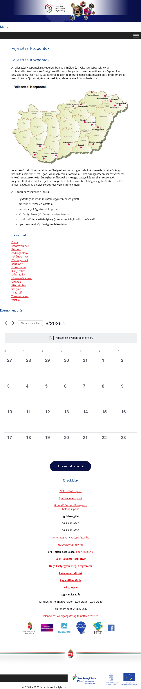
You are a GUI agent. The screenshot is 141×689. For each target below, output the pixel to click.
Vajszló (15, 300)
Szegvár (16, 289)
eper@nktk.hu (84, 552)
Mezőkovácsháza (21, 278)
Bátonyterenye (20, 246)
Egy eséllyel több (70, 580)
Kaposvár (17, 264)
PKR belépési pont (70, 491)
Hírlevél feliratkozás (71, 466)
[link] (29, 633)
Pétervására (18, 285)
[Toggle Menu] (136, 35)
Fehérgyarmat (19, 256)
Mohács (16, 282)
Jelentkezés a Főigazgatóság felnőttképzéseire (70, 616)
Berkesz (16, 249)
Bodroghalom (19, 253)
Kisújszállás (18, 271)
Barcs (14, 242)
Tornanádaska (20, 296)
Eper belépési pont (70, 498)
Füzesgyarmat (19, 260)
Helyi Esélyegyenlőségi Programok (70, 566)
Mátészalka (18, 274)
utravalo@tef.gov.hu (70, 544)
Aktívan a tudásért (70, 573)
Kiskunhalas (18, 267)
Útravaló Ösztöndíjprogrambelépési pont (70, 507)
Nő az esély (71, 587)
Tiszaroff (16, 292)
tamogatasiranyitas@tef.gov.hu (70, 537)
